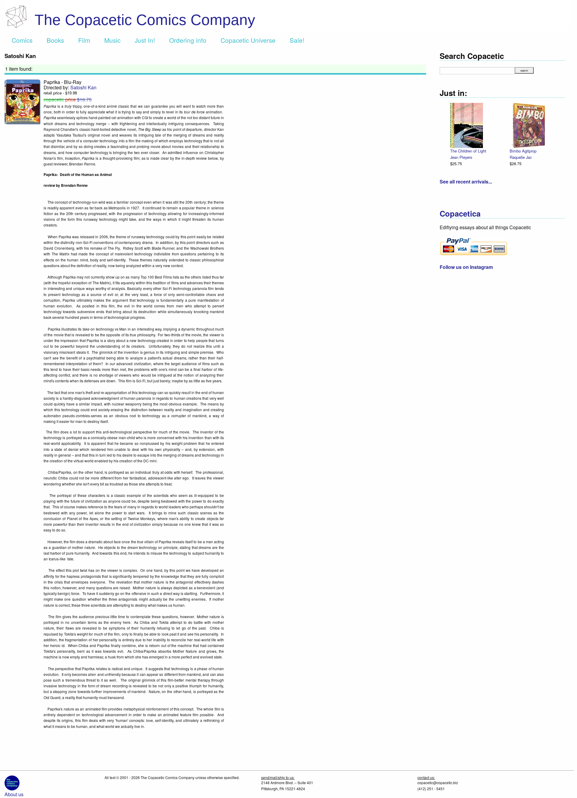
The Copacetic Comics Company (145, 19)
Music (112, 40)
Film (84, 40)
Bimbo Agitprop (523, 151)
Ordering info (187, 40)
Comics (22, 40)
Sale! (297, 40)
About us (14, 794)
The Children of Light (468, 151)
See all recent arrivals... (466, 181)
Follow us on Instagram (466, 266)
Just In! (145, 40)
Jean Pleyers (461, 157)
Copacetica (460, 213)
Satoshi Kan (83, 87)
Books (55, 40)
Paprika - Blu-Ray (62, 82)
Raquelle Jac (521, 157)
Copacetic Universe (248, 40)
